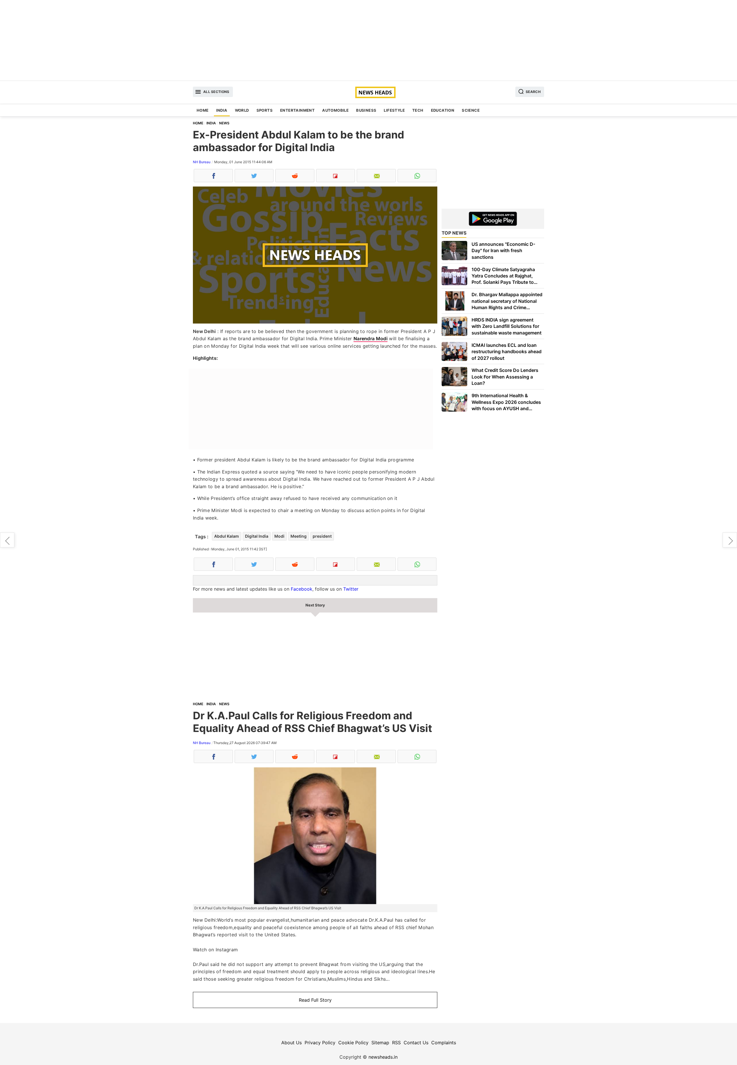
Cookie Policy (353, 1042)
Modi (279, 536)
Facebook (301, 589)
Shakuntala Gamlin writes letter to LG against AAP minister (730, 539)
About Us (291, 1042)
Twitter (350, 589)
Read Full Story (315, 1000)
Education (443, 110)
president (322, 536)
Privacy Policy (320, 1042)
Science (471, 110)
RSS (396, 1042)
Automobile (335, 110)
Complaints (443, 1042)
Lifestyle (394, 110)
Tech (417, 110)
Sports (265, 110)
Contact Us (416, 1042)
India (221, 110)
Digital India (256, 536)
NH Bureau (201, 162)
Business (366, 110)
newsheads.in (383, 1057)
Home (203, 110)
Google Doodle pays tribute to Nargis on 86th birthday (7, 539)
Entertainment (297, 110)
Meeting (298, 536)
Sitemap (380, 1042)
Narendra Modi (371, 338)
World (242, 110)
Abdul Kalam (226, 536)
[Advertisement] (368, 40)
